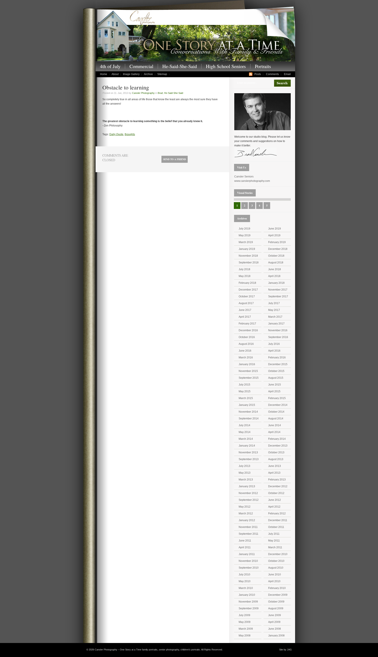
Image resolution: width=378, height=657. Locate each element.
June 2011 (245, 540)
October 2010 (276, 560)
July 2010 (244, 574)
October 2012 (276, 493)
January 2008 (276, 635)
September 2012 (249, 499)
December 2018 (277, 249)
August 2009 (275, 608)
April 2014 (274, 432)
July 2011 (274, 533)
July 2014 (244, 425)
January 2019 (247, 249)
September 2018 (249, 262)
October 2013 (276, 452)
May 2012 (244, 506)
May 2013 (244, 472)
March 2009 (246, 628)
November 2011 (248, 527)
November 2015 (248, 371)
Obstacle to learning (125, 87)
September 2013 (249, 459)
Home (103, 74)
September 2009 (249, 608)
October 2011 (276, 527)
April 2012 (274, 506)
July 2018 (244, 269)
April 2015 (274, 391)
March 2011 (275, 547)
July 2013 (244, 466)
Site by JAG (285, 649)
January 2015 (247, 404)
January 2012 (247, 520)
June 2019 (274, 228)
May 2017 (274, 310)
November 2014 (248, 411)
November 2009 (248, 601)
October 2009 (276, 601)
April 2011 (245, 547)
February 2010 (277, 588)
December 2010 (277, 554)
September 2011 (248, 533)
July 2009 (244, 615)
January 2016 (247, 364)
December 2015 (277, 364)
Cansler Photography (143, 93)
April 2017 (245, 316)
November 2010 (248, 560)
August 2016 (246, 343)
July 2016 (274, 343)
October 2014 (276, 411)
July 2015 (244, 384)
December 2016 (248, 330)
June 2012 (274, 499)
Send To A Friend (174, 159)
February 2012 (277, 513)
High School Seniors (226, 66)
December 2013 (277, 445)
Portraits (263, 66)
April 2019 (274, 235)
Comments (272, 74)
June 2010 (274, 574)
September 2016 (278, 337)
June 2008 (274, 628)
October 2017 (247, 296)
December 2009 (277, 594)
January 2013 (247, 486)
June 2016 (245, 350)
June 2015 (274, 384)
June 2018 (274, 269)
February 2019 (277, 242)
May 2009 (244, 622)
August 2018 (275, 262)
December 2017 (248, 289)
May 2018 (244, 276)
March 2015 (246, 398)
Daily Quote (116, 134)
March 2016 (246, 357)
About (115, 74)
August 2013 (275, 459)
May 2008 (244, 635)
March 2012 (246, 513)
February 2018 (247, 282)
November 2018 (248, 255)
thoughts (130, 134)
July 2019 (244, 228)
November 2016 (277, 330)
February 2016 (277, 357)
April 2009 (274, 622)
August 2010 (275, 567)
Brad (160, 93)
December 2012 (277, 486)
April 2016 (274, 350)
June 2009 (274, 615)
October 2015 (276, 371)
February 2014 (277, 438)
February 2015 (277, 398)
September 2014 (249, 418)
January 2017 (276, 323)
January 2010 (247, 594)
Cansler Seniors (244, 176)
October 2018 (276, 255)
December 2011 (277, 520)
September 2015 (249, 377)
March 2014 (246, 438)
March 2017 (275, 316)
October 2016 (247, 337)
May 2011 (274, 540)
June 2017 (245, 310)
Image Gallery (131, 74)
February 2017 (247, 323)
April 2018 (274, 276)
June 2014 (274, 425)
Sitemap (162, 74)
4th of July (110, 66)
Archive (148, 74)
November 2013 (248, 452)
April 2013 (274, 472)
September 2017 (278, 296)
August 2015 (275, 377)
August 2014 (275, 418)
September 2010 (249, 567)
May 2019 (244, 235)
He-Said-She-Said (179, 66)
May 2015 (244, 391)
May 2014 (244, 432)
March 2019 (246, 242)
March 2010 (246, 588)
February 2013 (277, 479)
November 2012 (248, 493)
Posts (257, 74)
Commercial (141, 66)
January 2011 (247, 554)
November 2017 (277, 289)
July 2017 (274, 303)
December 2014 (277, 404)
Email (287, 74)
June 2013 (274, 466)
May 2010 (244, 581)
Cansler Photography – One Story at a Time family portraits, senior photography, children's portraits (195, 35)
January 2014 (247, 445)
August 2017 (246, 303)
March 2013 (246, 479)
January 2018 (276, 282)
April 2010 (274, 581)
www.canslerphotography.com (252, 180)
